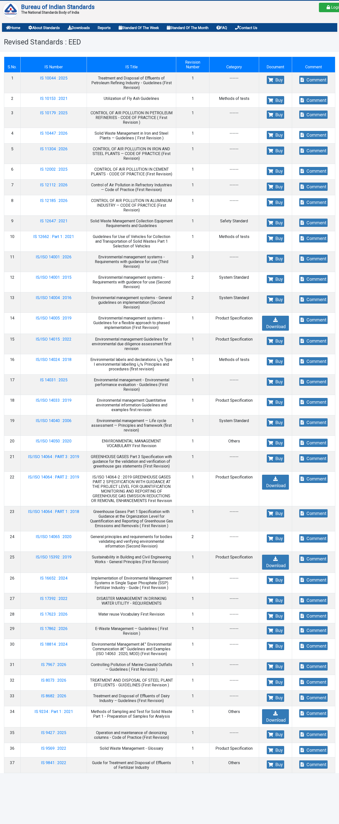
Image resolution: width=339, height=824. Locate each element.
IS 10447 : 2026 (54, 133)
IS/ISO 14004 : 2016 (53, 297)
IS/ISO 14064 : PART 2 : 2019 (53, 477)
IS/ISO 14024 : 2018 (53, 359)
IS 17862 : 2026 (54, 628)
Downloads (81, 28)
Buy (278, 79)
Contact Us (248, 28)
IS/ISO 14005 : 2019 (53, 318)
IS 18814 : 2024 (54, 644)
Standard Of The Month (189, 28)
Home (15, 28)
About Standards (46, 28)
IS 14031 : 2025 (54, 380)
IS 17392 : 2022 (54, 598)
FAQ (223, 28)
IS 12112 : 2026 (54, 185)
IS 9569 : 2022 (53, 748)
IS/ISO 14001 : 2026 (53, 257)
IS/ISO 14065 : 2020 (53, 536)
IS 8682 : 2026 (53, 696)
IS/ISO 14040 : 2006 (53, 420)
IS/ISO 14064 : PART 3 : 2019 (53, 456)
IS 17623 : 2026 (54, 614)
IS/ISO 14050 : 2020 (53, 441)
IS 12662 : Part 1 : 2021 (53, 236)
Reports (104, 28)
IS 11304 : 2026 (54, 149)
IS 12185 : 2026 (54, 200)
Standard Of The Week (140, 28)
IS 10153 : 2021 (54, 98)
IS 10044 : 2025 (54, 78)
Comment (315, 79)
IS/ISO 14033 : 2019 (53, 400)
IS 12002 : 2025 (54, 169)
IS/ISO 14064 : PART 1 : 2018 (53, 511)
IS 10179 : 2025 (54, 113)
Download (275, 326)
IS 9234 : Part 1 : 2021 (53, 711)
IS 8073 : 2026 (53, 680)
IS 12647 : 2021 (54, 221)
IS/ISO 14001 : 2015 (53, 277)
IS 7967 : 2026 (53, 664)
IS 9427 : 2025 (53, 732)
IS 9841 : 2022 (53, 762)
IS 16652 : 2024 (54, 578)
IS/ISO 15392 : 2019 (53, 557)
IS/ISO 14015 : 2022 (53, 339)
